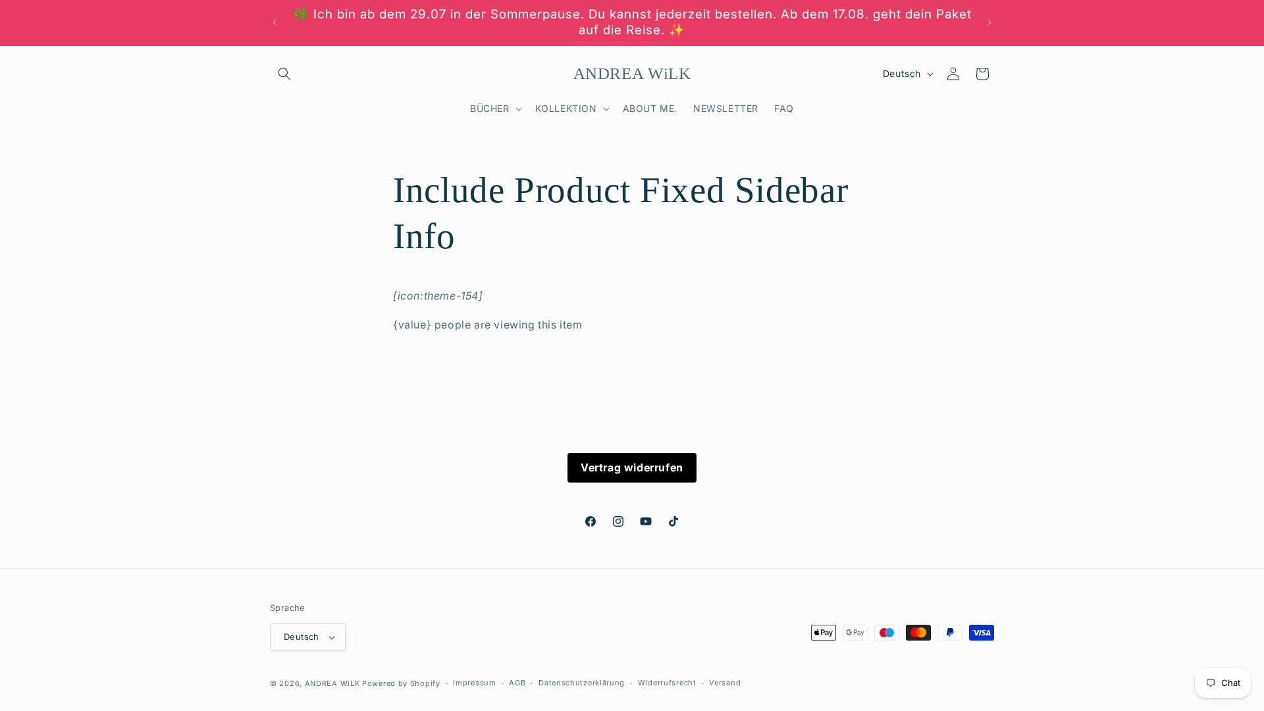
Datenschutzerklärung (582, 682)
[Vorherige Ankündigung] (274, 22)
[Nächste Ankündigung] (989, 22)
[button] (284, 73)
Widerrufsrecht (667, 682)
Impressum (474, 682)
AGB (517, 682)
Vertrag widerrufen (632, 467)
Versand (725, 682)
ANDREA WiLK (332, 683)
